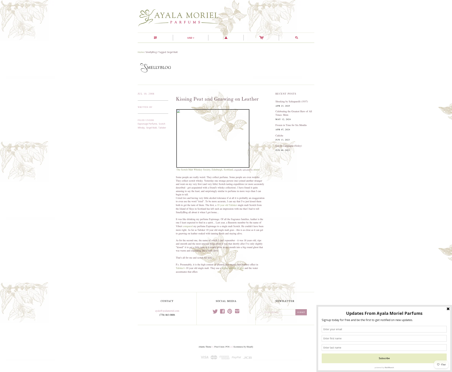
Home (141, 52)
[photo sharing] (212, 138)
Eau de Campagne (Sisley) (288, 145)
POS (227, 346)
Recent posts (285, 93)
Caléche (279, 135)
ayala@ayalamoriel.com (167, 310)
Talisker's (180, 268)
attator (256, 169)
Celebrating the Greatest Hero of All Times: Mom (293, 113)
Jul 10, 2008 (146, 93)
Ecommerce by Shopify (243, 346)
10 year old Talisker (227, 205)
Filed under (146, 120)
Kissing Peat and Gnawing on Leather (217, 99)
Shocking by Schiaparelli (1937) (291, 101)
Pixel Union (219, 346)
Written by (145, 107)
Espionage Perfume (147, 123)
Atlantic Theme (204, 346)
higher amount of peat (233, 268)
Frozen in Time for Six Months (291, 125)
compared (188, 226)
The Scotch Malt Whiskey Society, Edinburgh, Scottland (204, 169)
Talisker (162, 127)
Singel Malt (151, 127)
